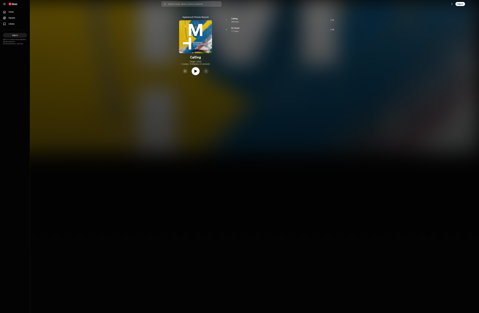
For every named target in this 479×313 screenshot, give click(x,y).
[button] (185, 71)
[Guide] (4, 3)
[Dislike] (318, 20)
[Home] (12, 3)
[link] (15, 12)
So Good (235, 28)
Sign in (460, 4)
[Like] (313, 20)
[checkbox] (332, 20)
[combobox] (194, 3)
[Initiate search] (165, 4)
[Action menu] (206, 71)
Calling (234, 18)
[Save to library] (185, 71)
